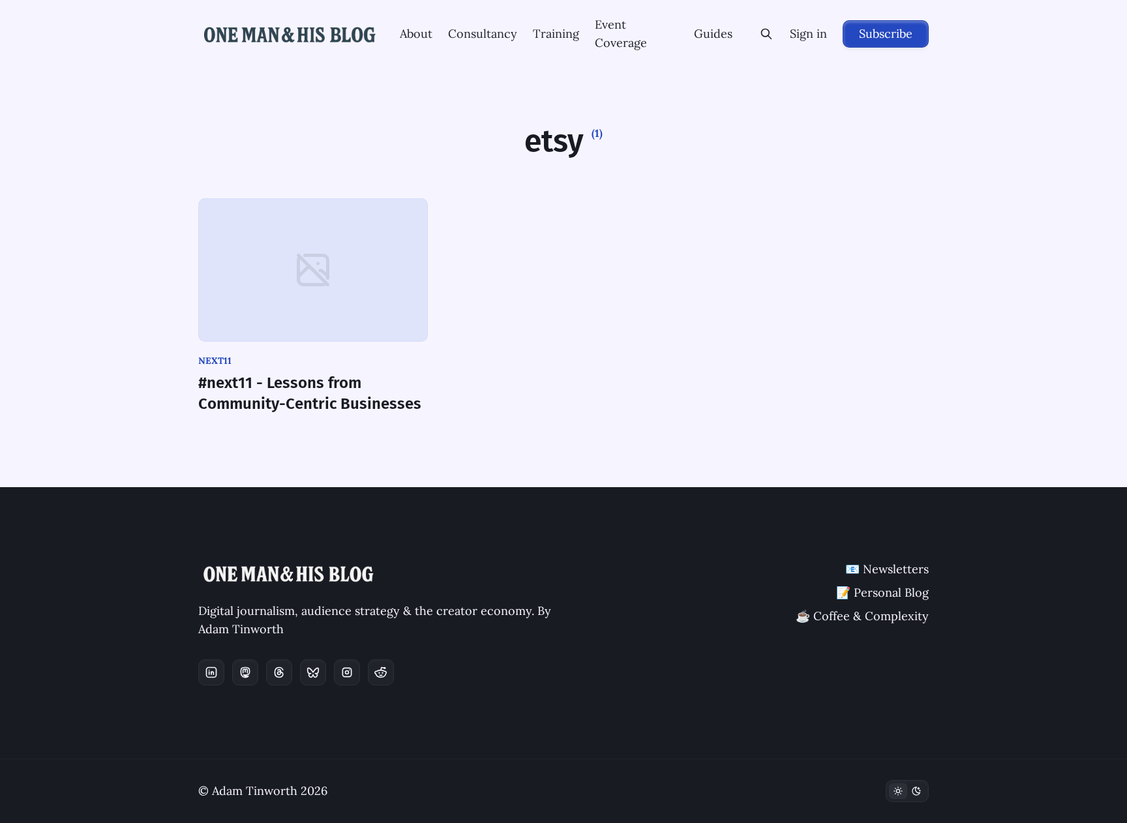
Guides (713, 33)
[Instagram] (347, 672)
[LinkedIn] (211, 672)
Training (556, 33)
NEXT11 (215, 361)
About (416, 33)
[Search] (766, 34)
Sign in (808, 33)
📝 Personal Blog (882, 592)
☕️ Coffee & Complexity (862, 615)
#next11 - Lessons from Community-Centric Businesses (309, 393)
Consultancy (482, 33)
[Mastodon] (245, 672)
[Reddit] (381, 672)
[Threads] (279, 672)
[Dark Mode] (907, 791)
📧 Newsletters (887, 568)
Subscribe (885, 33)
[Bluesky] (313, 672)
